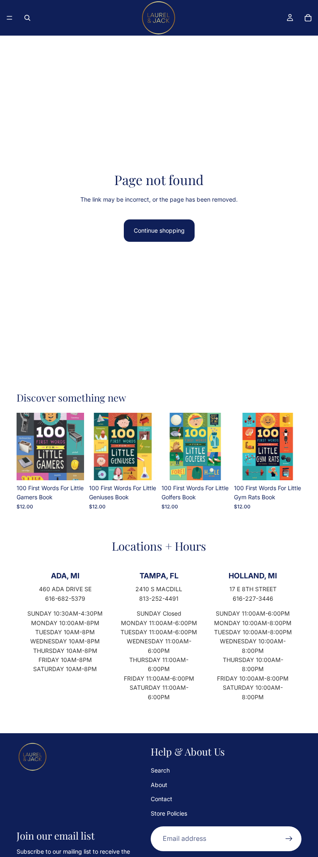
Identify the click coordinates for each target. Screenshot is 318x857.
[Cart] (308, 18)
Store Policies (169, 813)
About (159, 784)
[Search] (27, 18)
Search (160, 770)
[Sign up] (289, 838)
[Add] (71, 467)
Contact (161, 799)
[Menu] (9, 17)
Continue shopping (159, 230)
